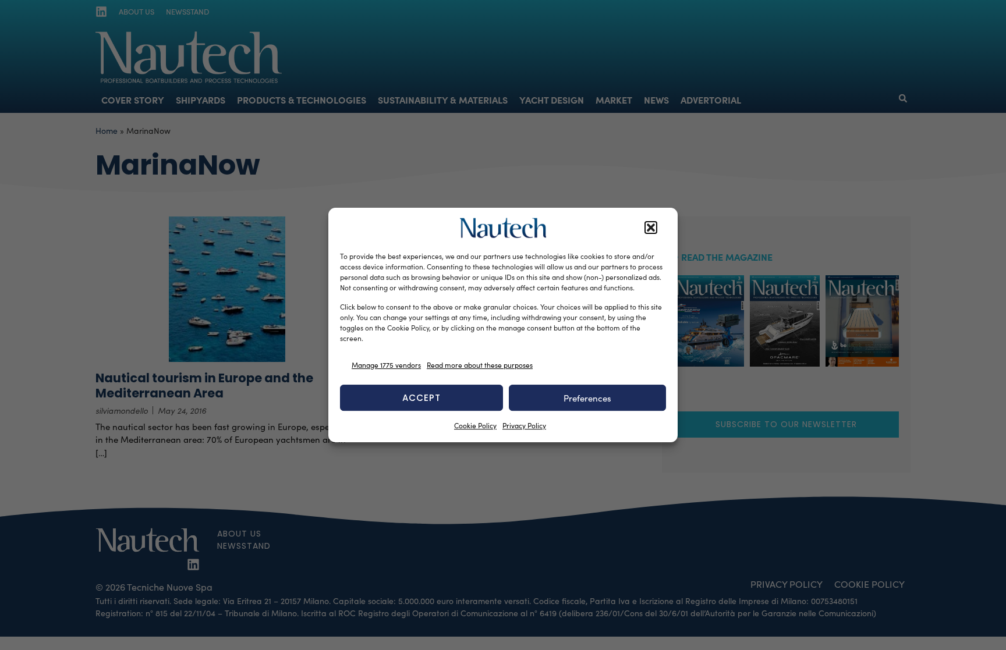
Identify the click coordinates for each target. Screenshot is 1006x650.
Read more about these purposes (480, 365)
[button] (651, 228)
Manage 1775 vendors (386, 365)
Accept (421, 398)
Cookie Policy (475, 425)
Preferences (587, 398)
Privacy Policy (524, 425)
